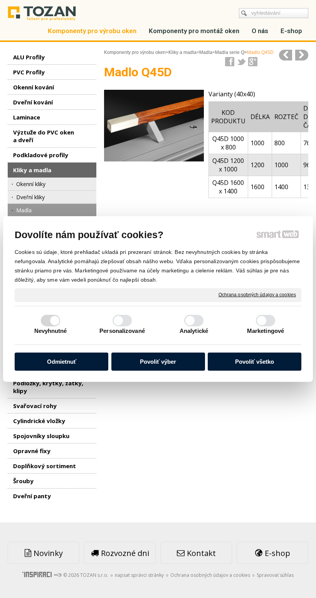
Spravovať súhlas (275, 575)
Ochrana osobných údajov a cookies (257, 294)
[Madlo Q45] (285, 55)
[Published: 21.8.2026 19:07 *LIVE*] (57, 575)
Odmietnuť (61, 361)
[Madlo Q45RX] (301, 55)
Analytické (194, 331)
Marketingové (265, 331)
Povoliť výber (158, 361)
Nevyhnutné (50, 331)
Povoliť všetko (254, 361)
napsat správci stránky (139, 575)
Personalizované (122, 331)
